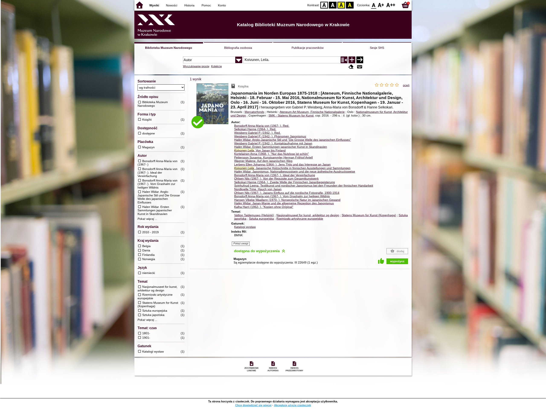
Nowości (171, 5)
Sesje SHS (377, 47)
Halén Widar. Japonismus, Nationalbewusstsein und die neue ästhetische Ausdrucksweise (294, 171)
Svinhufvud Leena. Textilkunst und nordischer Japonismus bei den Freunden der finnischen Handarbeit (303, 185)
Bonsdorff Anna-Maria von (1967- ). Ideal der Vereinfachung (274, 175)
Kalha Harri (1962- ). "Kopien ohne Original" (263, 207)
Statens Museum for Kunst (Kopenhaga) (369, 215)
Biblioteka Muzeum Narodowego (168, 47)
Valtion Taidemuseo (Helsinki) (254, 215)
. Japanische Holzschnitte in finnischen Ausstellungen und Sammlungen (292, 168)
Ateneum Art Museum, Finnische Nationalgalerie (312, 112)
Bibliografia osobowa (238, 47)
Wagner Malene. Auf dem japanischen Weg (263, 161)
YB (341, 5)
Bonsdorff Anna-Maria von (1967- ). (261, 125)
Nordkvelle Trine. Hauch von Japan (258, 189)
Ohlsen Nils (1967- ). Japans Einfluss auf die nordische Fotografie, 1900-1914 (286, 192)
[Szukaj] (359, 59)
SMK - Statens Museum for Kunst (291, 115)
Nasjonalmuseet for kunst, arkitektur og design (307, 215)
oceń (406, 85)
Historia (189, 5)
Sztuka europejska (261, 218)
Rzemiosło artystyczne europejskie (299, 218)
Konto (222, 5)
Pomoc (206, 5)
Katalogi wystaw (245, 227)
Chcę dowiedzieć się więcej (253, 405)
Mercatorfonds (254, 112)
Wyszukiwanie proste (196, 66)
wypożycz (397, 261)
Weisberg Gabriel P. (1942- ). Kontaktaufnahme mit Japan (273, 143)
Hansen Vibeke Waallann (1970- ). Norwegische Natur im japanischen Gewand (287, 200)
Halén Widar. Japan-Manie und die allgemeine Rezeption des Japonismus (284, 203)
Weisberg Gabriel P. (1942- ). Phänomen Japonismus (270, 136)
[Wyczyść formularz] (351, 66)
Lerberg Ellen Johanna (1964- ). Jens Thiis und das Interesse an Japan (282, 164)
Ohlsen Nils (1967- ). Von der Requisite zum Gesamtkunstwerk (276, 178)
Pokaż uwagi (240, 243)
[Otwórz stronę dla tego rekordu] (213, 106)
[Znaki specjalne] (359, 66)
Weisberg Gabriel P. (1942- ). (257, 132)
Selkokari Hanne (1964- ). (255, 129)
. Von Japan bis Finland (260, 150)
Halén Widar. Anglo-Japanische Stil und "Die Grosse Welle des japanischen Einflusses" (292, 139)
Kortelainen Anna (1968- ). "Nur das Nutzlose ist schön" (271, 154)
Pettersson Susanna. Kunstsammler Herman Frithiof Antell (273, 157)
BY (349, 5)
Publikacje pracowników (308, 47)
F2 (391, 5)
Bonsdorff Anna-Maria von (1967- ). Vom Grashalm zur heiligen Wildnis (282, 196)
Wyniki (154, 5)
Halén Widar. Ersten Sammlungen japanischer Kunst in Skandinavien (280, 146)
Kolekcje (216, 66)
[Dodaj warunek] (352, 59)
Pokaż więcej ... (147, 218)
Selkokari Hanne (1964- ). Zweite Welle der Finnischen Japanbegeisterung (284, 182)
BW (332, 5)
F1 (381, 5)
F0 (374, 5)
